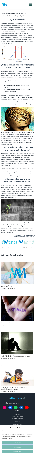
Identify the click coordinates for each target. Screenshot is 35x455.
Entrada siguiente (28, 248)
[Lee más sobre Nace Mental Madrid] (17, 273)
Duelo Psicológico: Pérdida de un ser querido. (15, 356)
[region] (17, 440)
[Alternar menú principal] (30, 4)
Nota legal (17, 414)
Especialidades (17, 424)
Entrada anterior (6, 248)
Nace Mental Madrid (7, 286)
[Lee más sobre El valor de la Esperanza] (17, 308)
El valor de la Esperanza (8, 323)
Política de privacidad (17, 418)
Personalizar (17, 447)
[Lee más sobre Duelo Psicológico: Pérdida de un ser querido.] (17, 343)
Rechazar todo (17, 451)
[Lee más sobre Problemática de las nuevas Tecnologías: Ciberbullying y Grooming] (17, 375)
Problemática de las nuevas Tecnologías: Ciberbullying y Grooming (14, 388)
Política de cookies (17, 416)
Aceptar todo (17, 442)
